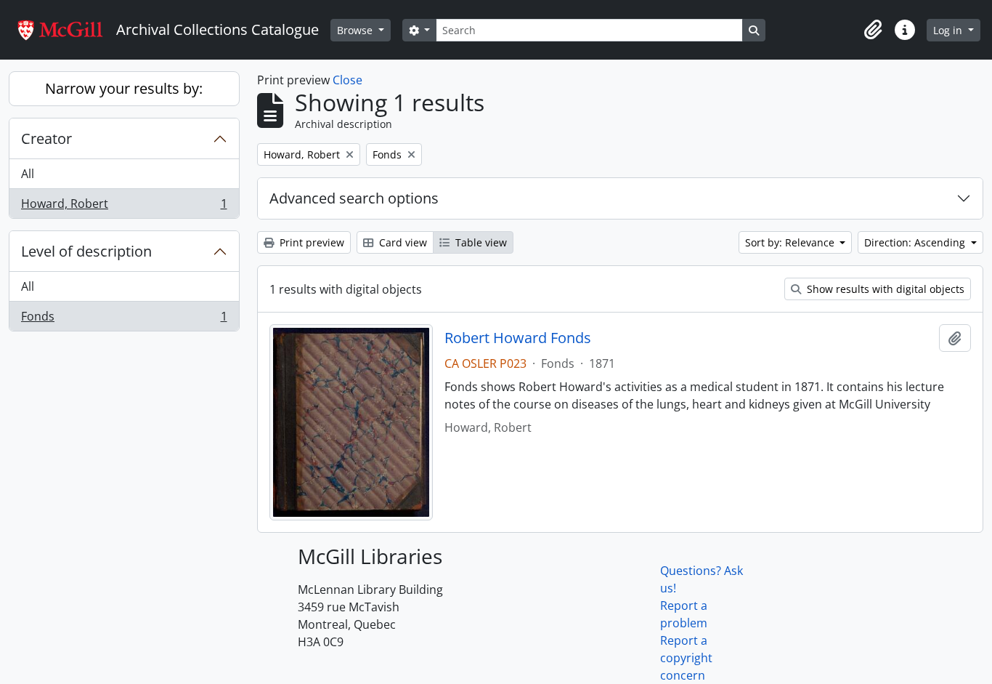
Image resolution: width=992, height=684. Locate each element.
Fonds (123, 319)
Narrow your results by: (124, 88)
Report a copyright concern (686, 657)
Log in (949, 30)
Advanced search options (354, 198)
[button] (873, 30)
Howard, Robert (123, 207)
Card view (401, 242)
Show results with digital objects (884, 289)
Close (347, 80)
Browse (356, 30)
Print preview (310, 242)
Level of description (86, 251)
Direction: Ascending (916, 242)
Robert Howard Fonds (517, 338)
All (27, 174)
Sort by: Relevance (791, 242)
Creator (46, 138)
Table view (479, 242)
